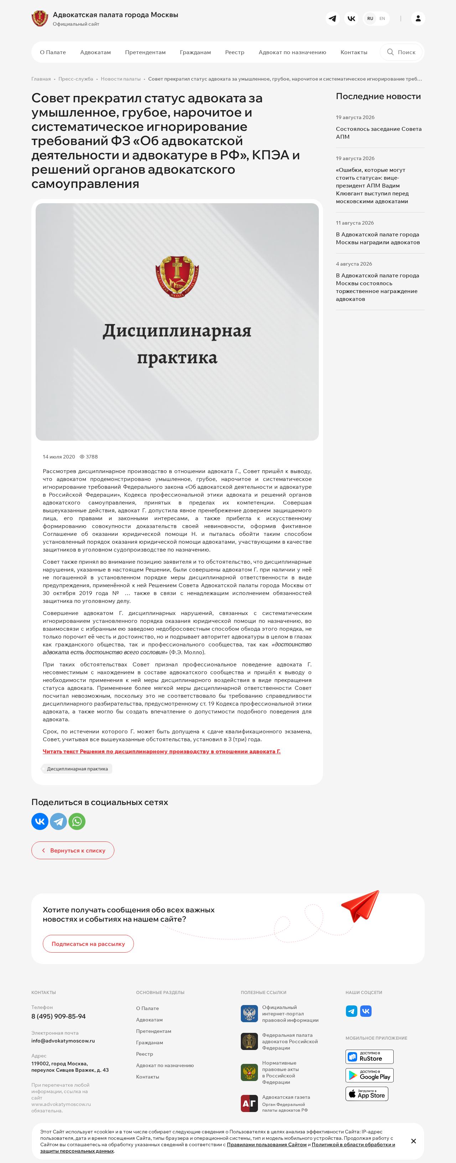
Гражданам (195, 52)
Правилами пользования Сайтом (267, 1144)
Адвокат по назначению (292, 52)
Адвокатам (95, 52)
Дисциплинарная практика (77, 769)
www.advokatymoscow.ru (61, 1104)
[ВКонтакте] (39, 821)
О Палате (53, 52)
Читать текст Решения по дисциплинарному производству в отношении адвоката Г (161, 751)
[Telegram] (58, 821)
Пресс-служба (75, 79)
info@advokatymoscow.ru (63, 1041)
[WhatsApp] (77, 821)
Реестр (234, 52)
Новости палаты (121, 79)
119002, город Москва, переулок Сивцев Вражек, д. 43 (70, 1066)
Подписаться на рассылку (88, 943)
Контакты (354, 52)
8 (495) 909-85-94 (58, 1016)
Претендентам (145, 52)
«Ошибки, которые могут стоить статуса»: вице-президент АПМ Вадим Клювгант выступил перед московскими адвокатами (372, 185)
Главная (41, 79)
